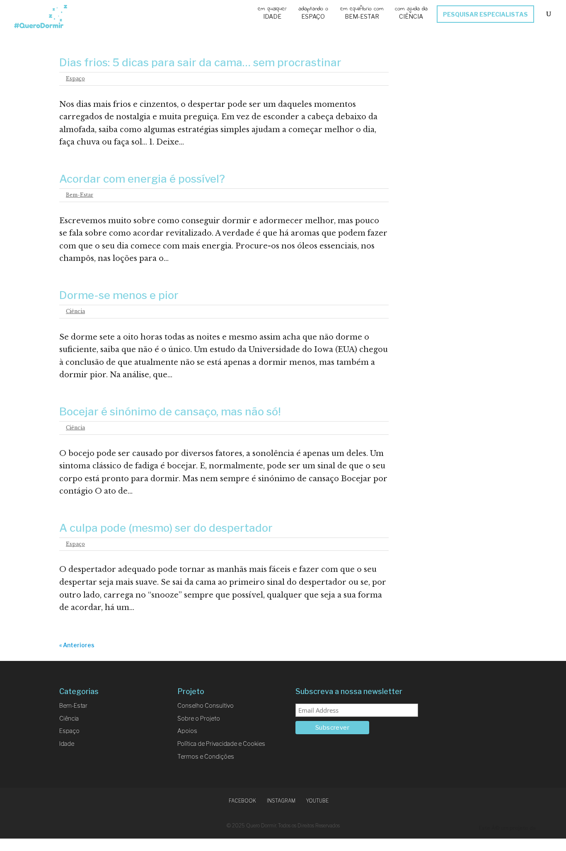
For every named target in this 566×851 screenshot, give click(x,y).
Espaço (313, 17)
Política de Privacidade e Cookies (221, 743)
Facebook (242, 801)
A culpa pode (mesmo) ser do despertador (166, 527)
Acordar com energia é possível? (142, 178)
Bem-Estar (362, 17)
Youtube (317, 801)
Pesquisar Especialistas (485, 15)
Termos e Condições (205, 756)
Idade (272, 17)
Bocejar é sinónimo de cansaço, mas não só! (170, 411)
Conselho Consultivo (205, 705)
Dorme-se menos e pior (119, 295)
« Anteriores (76, 644)
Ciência (411, 17)
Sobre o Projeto (198, 718)
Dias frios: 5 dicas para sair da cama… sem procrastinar (200, 62)
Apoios (187, 730)
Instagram (281, 801)
